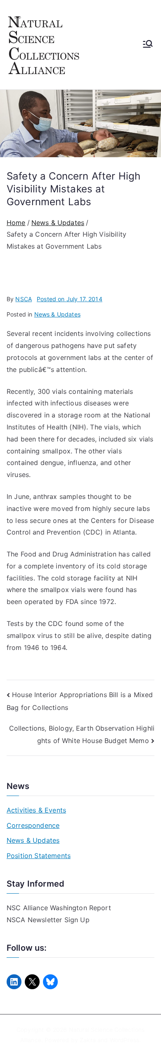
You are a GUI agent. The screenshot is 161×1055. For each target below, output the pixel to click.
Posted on (69, 298)
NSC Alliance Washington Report (59, 908)
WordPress (124, 1039)
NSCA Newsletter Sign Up (48, 920)
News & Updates (57, 314)
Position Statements (39, 855)
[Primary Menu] (147, 44)
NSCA (23, 298)
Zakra (88, 1039)
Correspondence (33, 825)
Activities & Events (36, 810)
